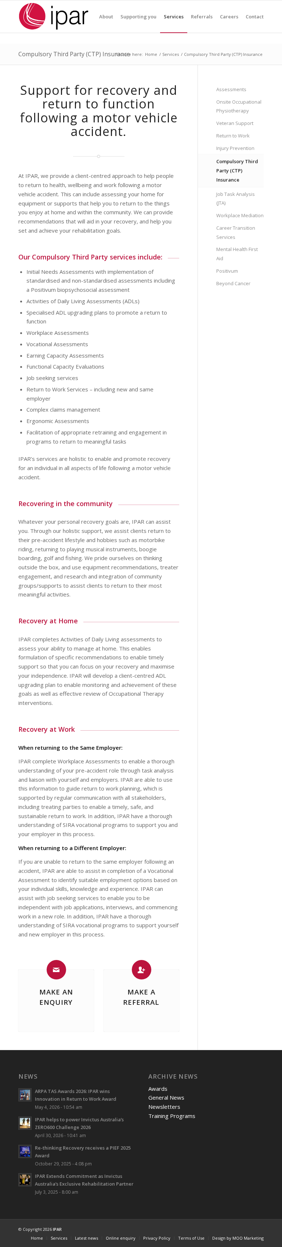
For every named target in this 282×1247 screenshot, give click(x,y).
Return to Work (233, 135)
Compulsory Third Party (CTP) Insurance (74, 54)
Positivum (227, 271)
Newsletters (164, 1106)
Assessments (231, 89)
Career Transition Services (235, 232)
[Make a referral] (141, 969)
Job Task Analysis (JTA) (235, 199)
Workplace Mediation (240, 215)
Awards (157, 1088)
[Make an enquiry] (56, 969)
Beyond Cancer (233, 283)
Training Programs (171, 1115)
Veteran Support (234, 123)
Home (151, 54)
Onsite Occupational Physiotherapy (238, 106)
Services (170, 54)
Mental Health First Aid (237, 254)
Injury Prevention (235, 148)
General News (166, 1097)
